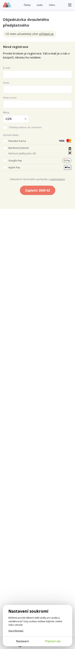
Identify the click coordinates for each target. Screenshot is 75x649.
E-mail (6, 67)
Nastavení (22, 641)
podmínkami (57, 179)
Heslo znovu (10, 97)
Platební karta (17, 141)
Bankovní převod (18, 147)
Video (52, 5)
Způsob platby (11, 135)
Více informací (15, 630)
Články (27, 5)
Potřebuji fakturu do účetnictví (25, 127)
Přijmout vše (53, 641)
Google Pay (15, 160)
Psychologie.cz (7, 5)
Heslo (6, 82)
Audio (40, 5)
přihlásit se (46, 34)
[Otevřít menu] (69, 4)
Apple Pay (14, 167)
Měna (6, 112)
